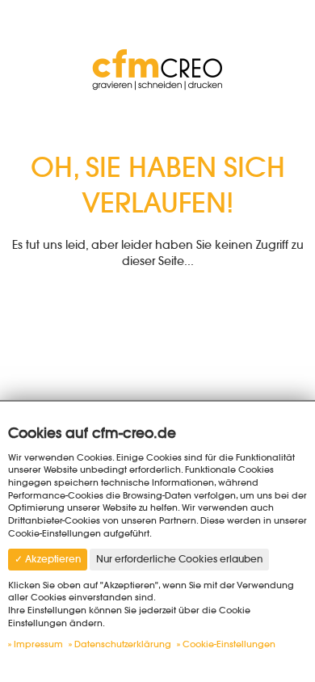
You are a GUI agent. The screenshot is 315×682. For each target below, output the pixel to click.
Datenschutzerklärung (122, 644)
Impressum (38, 644)
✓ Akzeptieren (48, 559)
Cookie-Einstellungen (229, 644)
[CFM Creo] (157, 67)
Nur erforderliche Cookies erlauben (179, 559)
